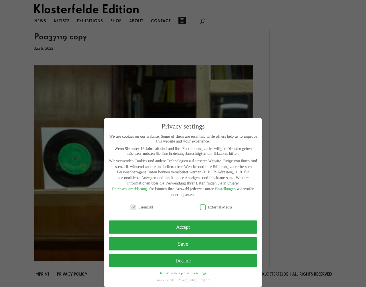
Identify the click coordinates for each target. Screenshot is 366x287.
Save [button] (183, 243)
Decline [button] (183, 260)
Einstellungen (225, 188)
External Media (220, 206)
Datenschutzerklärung (129, 188)
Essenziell (145, 206)
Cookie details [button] (165, 280)
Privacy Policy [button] (188, 280)
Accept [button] (183, 227)
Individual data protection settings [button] (183, 273)
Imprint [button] (205, 280)
